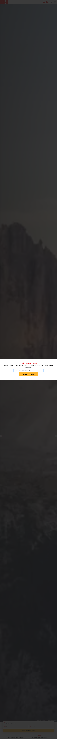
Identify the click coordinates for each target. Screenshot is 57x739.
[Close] (55, 360)
